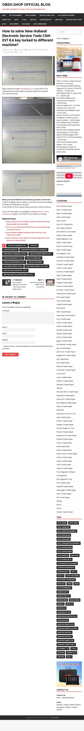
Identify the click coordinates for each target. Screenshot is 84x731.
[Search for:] (69, 32)
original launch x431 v (66, 645)
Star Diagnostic (46, 20)
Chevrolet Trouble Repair (65, 261)
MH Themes (55, 718)
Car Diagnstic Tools (63, 253)
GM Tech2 (61, 584)
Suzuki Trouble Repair (64, 461)
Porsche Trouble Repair (65, 432)
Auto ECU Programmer (65, 224)
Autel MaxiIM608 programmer (69, 543)
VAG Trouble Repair (63, 483)
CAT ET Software (72, 576)
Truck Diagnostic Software (66, 472)
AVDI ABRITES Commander (66, 232)
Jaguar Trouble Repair (64, 341)
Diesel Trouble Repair (64, 279)
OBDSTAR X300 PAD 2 (65, 636)
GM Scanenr (61, 308)
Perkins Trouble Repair (65, 421)
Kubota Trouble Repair (65, 366)
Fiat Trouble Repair (63, 297)
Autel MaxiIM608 (64, 539)
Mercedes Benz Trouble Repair (67, 392)
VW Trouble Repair (63, 497)
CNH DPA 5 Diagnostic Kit (17, 246)
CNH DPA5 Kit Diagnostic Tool (15, 254)
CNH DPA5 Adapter (10, 250)
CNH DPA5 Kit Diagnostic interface (34, 250)
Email (4, 333)
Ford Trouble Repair (64, 301)
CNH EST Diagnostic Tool (13, 258)
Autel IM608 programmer (67, 531)
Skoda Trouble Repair (64, 450)
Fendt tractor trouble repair (66, 294)
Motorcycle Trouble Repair (66, 399)
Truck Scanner (30, 15)
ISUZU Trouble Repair (64, 337)
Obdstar (33, 20)
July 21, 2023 (9, 50)
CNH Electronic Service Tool (41, 254)
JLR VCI (4, 24)
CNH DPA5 (33, 246)
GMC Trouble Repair (64, 312)
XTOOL (59, 508)
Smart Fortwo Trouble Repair (67, 454)
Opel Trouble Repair (64, 417)
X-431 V (73, 649)
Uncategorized (62, 475)
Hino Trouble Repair (64, 319)
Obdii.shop (20, 50)
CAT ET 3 (60, 576)
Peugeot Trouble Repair (65, 425)
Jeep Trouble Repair (63, 348)
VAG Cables (26, 24)
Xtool (24, 20)
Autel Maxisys (63, 555)
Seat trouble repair (63, 446)
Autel (16, 20)
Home (4, 15)
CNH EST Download (33, 258)
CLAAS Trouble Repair (64, 268)
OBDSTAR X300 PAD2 (64, 632)
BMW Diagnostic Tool (64, 239)
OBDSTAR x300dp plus (65, 640)
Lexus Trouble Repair (64, 377)
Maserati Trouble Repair (65, 385)
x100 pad (61, 653)
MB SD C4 (69, 604)
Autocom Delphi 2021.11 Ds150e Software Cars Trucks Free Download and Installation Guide (68, 107)
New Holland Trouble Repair (66, 403)
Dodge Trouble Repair (64, 283)
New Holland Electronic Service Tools (18, 275)
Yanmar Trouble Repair (65, 512)
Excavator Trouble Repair (65, 290)
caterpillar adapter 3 (66, 567)
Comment (5, 311)
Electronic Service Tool (13, 266)
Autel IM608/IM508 (39, 24)
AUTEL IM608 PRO (63, 527)
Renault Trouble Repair (65, 439)
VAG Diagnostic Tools (64, 479)
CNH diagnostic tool (27, 89)
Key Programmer (15, 15)
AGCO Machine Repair (64, 206)
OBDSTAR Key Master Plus (67, 616)
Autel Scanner (61, 221)
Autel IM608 (73, 523)
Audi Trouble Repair (63, 217)
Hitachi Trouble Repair (64, 323)
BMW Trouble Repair (64, 242)
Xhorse (59, 505)
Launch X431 (6, 20)
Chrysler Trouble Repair (65, 264)
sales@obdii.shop (68, 698)
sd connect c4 (63, 649)
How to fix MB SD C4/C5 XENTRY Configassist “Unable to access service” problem (68, 117)
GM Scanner (14, 24)
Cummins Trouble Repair (65, 272)
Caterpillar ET (63, 572)
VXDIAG (59, 501)
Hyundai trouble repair (64, 330)
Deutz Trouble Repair (64, 275)
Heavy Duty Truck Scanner (36, 50)
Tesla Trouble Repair (64, 465)
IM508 (69, 584)
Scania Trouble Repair (64, 443)
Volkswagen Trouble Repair (66, 490)
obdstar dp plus (64, 612)
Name (4, 327)
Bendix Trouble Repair (64, 235)
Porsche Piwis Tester (74, 20)
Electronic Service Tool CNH (37, 266)
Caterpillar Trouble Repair (65, 257)
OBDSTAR (60, 410)
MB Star (59, 388)
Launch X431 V (63, 592)
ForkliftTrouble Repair (64, 304)
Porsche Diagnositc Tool (65, 428)
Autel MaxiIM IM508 (65, 547)
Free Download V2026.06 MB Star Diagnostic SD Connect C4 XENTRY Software (69, 88)
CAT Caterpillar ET (64, 559)
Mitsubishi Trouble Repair (65, 395)
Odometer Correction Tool (66, 414)
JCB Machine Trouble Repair (66, 344)
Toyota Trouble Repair (65, 468)
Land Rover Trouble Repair (66, 370)
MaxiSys (60, 604)
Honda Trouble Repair (64, 326)
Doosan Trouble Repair (65, 286)
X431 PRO (61, 657)
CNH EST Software (35, 262)
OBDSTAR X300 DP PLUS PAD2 (67, 628)
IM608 (76, 584)
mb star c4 (61, 608)
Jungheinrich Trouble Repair (66, 355)
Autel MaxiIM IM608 (65, 551)
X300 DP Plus (71, 653)
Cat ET (74, 572)
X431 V (69, 657)
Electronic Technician (66, 580)
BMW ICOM (59, 20)
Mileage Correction (46, 15)
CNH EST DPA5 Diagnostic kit (14, 262)
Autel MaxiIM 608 (64, 535)
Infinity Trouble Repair (64, 334)
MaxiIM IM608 (74, 600)
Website (5, 340)
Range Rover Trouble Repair (66, 435)
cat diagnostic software (67, 563)
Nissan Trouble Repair (64, 406)
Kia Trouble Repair (63, 363)
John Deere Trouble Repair (66, 352)
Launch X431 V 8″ (64, 596)
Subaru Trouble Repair (64, 457)
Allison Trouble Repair (64, 213)
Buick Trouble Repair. (64, 250)
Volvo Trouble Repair (64, 494)
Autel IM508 (62, 523)
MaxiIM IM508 (62, 600)
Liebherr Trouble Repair (65, 381)
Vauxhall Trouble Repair (65, 486)
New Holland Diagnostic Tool (15, 270)
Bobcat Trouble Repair (65, 246)
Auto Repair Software (66, 15)
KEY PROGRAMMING (64, 588)
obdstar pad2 (63, 620)
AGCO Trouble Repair (64, 210)
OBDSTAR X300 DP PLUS (65, 624)
